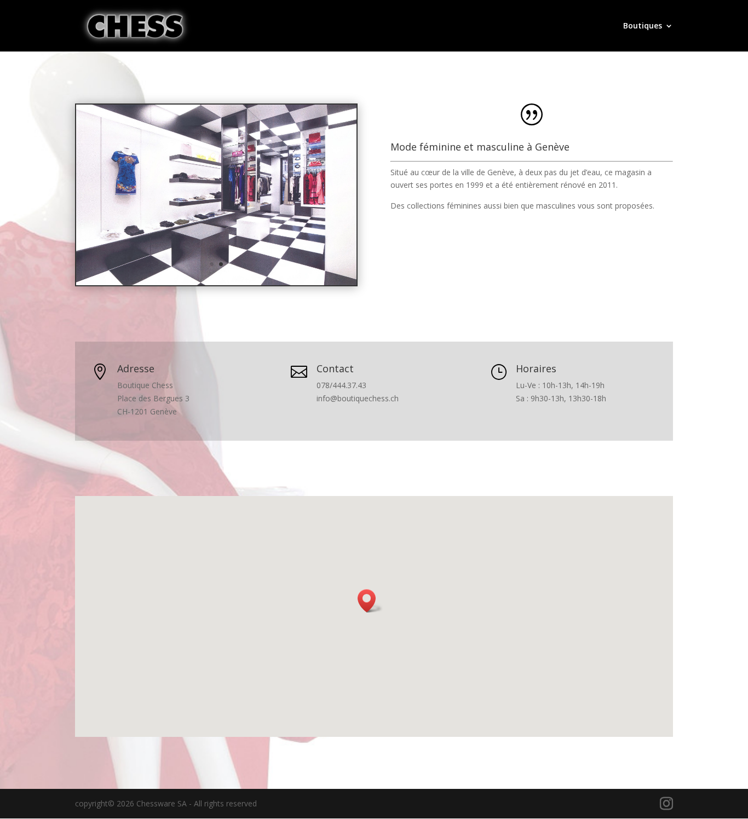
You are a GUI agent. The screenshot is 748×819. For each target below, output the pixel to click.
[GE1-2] (216, 282)
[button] (370, 601)
